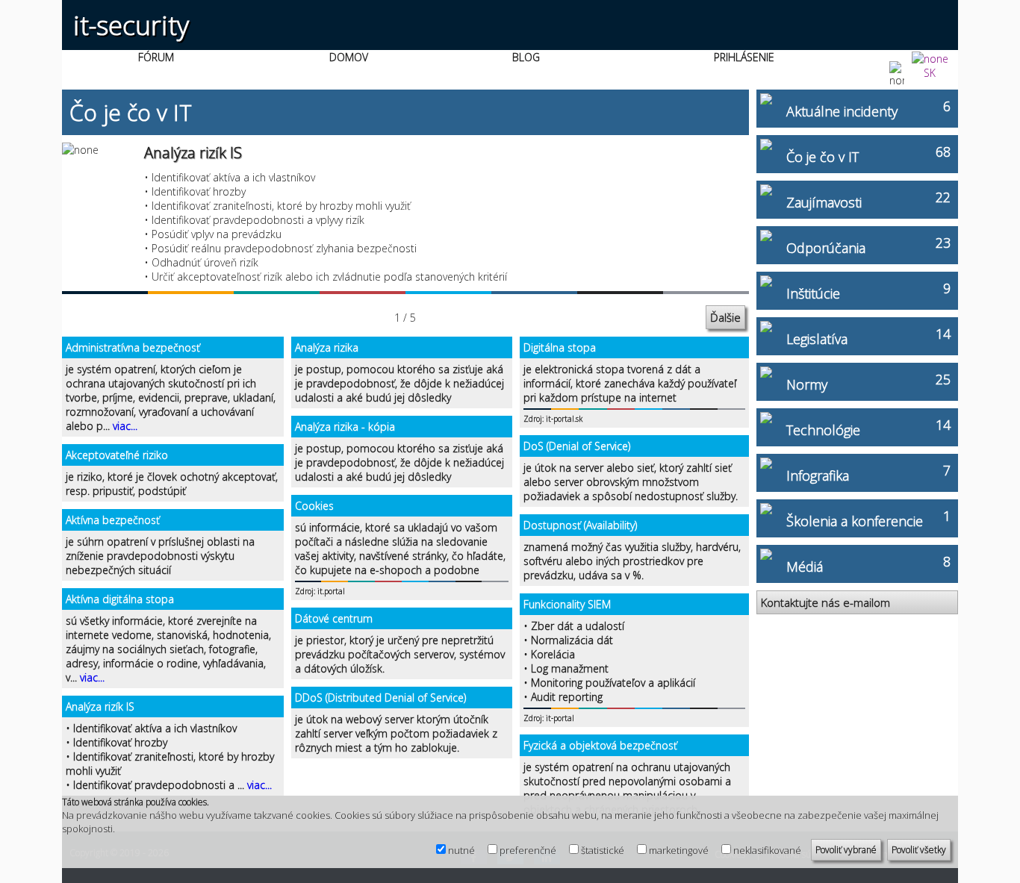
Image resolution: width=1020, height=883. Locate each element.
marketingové (679, 850)
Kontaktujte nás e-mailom (825, 602)
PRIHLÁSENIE (744, 57)
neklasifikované (767, 850)
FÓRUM (156, 57)
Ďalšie (725, 317)
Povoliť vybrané (846, 849)
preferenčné (528, 850)
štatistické (602, 850)
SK (930, 73)
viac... (125, 426)
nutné (461, 850)
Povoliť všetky (919, 849)
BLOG (526, 57)
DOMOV (348, 57)
